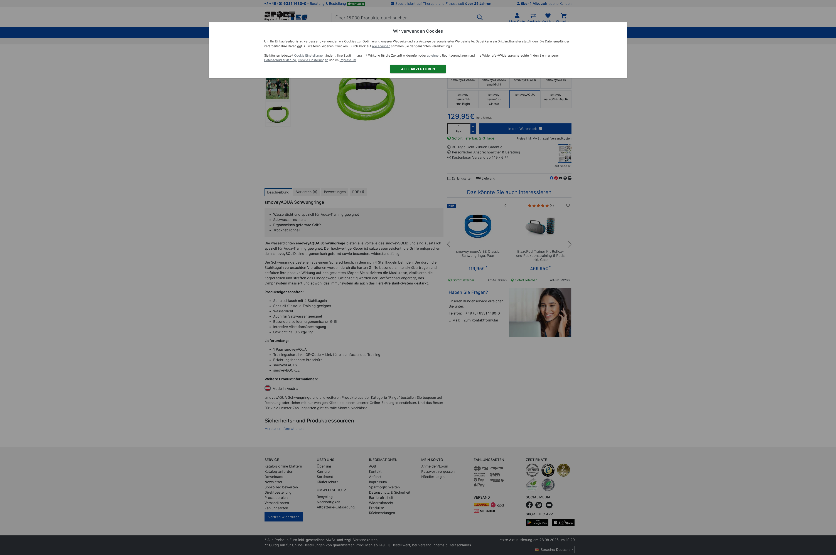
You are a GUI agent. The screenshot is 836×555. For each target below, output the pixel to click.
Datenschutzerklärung (280, 60)
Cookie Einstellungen (309, 55)
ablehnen (433, 55)
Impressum (348, 60)
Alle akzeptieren (418, 69)
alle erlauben (381, 46)
